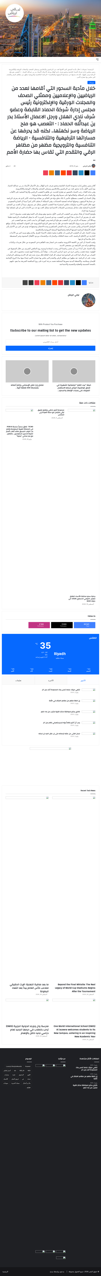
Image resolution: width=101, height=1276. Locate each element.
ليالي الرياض (87, 166)
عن (23, 1079)
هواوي (28, 1087)
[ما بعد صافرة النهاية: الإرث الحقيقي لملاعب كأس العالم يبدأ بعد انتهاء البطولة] (27, 889)
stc (15, 1070)
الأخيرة (51, 680)
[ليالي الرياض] (50, 28)
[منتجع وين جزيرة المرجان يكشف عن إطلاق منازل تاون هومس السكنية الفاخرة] (40, 1253)
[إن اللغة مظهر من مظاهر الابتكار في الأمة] (88, 704)
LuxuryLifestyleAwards (14, 1066)
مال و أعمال (26, 1083)
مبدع (51, 1272)
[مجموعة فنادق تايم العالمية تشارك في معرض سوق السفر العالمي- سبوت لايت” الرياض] (61, 1259)
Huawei (27, 1066)
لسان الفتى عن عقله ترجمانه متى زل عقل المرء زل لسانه (59, 733)
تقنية (13, 1075)
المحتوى (21, 1075)
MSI (29, 1070)
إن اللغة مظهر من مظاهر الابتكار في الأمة (64, 700)
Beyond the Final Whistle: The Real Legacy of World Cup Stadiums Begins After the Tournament (75, 988)
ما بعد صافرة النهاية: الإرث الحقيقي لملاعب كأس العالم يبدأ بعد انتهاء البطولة (29, 988)
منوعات (84, 69)
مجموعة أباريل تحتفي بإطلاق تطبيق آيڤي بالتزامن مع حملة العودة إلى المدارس (51, 412)
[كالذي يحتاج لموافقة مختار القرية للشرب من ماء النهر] (88, 715)
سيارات (6, 1075)
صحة (28, 1079)
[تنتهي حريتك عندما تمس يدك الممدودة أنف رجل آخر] (88, 693)
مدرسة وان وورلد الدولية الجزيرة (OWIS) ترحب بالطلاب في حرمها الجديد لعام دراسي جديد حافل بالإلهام (27, 1029)
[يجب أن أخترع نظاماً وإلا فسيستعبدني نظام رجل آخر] (88, 726)
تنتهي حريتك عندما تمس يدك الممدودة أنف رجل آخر (61, 689)
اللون (28, 1075)
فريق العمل (15, 1079)
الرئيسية (91, 69)
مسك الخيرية (15, 1083)
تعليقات (18, 680)
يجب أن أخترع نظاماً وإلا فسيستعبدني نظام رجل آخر (61, 722)
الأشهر (83, 680)
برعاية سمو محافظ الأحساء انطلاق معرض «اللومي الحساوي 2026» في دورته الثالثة (81, 599)
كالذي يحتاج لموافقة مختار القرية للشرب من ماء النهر (60, 711)
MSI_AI (22, 1070)
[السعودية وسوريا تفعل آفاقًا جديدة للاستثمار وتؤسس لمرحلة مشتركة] (61, 1067)
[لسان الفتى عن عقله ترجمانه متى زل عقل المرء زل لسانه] (88, 737)
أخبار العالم (7, 1070)
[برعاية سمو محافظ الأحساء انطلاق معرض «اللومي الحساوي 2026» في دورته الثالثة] (81, 501)
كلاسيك (5, 1079)
